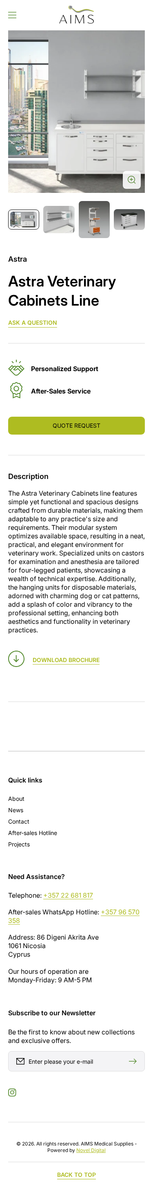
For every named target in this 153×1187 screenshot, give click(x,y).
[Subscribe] (134, 1061)
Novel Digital (91, 1150)
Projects (19, 844)
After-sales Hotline (32, 832)
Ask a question (32, 322)
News (15, 810)
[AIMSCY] (76, 15)
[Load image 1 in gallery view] (23, 219)
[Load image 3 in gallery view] (94, 219)
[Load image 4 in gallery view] (129, 219)
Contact (18, 821)
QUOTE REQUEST (76, 425)
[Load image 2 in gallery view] (58, 219)
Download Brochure (66, 659)
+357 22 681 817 (68, 895)
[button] (12, 15)
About (16, 798)
